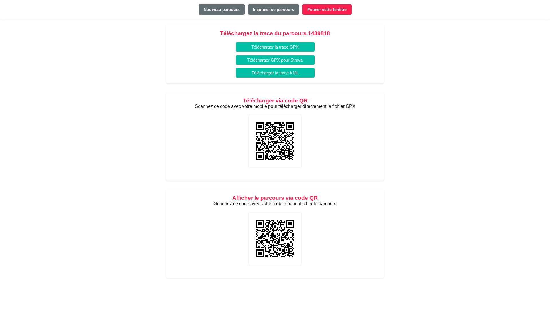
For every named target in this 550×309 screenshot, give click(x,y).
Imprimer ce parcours (273, 9)
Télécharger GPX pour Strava (275, 60)
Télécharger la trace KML (275, 72)
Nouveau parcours (222, 9)
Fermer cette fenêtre (327, 9)
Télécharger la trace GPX (275, 47)
